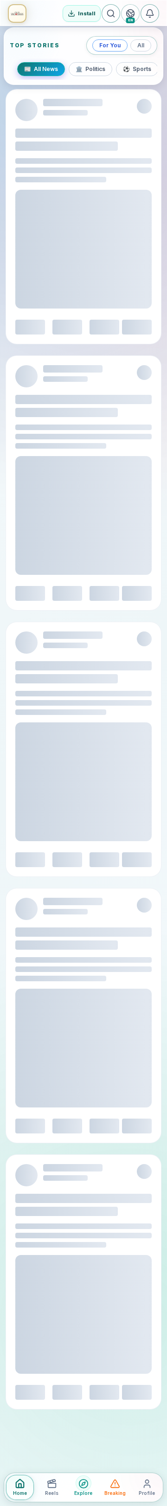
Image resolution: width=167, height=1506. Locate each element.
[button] (17, 13)
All (140, 45)
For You (110, 45)
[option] (41, 69)
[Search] (111, 13)
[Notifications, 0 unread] (150, 13)
